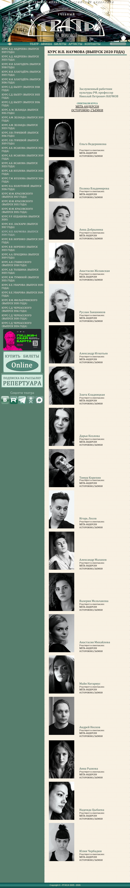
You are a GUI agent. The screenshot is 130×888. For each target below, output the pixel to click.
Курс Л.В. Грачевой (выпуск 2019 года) (20, 142)
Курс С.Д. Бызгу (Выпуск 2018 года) (21, 88)
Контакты (92, 43)
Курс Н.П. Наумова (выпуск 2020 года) (20, 233)
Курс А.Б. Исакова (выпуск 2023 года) (20, 165)
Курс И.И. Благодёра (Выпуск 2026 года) (21, 81)
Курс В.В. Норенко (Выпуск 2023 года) (20, 248)
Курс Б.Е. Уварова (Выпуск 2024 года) (22, 294)
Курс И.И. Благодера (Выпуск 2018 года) (21, 66)
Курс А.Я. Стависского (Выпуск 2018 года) (16, 264)
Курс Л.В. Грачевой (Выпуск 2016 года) (20, 134)
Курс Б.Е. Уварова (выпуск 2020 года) (22, 286)
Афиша (46, 43)
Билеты (60, 43)
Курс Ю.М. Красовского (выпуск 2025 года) (17, 210)
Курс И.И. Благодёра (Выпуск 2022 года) (21, 73)
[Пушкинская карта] (22, 350)
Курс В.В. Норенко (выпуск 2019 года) (22, 241)
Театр (34, 43)
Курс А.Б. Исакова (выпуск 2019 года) (22, 157)
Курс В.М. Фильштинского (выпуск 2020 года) (19, 302)
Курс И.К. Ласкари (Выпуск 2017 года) (20, 225)
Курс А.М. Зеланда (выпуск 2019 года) (22, 119)
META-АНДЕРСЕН (87, 106)
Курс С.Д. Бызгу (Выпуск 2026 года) (21, 104)
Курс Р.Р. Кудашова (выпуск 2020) (21, 218)
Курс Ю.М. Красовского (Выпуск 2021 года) (17, 203)
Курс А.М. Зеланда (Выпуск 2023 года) (20, 127)
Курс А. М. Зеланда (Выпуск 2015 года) (20, 111)
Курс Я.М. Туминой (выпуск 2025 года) (20, 279)
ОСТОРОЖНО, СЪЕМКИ (87, 110)
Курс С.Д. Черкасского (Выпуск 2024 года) (16, 324)
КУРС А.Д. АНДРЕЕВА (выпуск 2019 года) (20, 50)
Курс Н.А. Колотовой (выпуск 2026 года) (22, 187)
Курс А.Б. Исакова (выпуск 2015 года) (22, 149)
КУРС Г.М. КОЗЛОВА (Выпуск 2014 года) (22, 180)
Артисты (75, 43)
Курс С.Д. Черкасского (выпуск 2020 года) (16, 317)
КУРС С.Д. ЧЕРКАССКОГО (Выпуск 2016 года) (16, 309)
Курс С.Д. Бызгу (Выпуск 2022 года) (21, 96)
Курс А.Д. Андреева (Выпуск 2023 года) (20, 58)
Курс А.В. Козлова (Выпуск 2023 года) (22, 172)
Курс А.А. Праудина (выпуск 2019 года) (20, 256)
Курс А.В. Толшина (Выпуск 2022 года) (20, 271)
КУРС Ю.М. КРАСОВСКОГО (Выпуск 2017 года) (17, 195)
